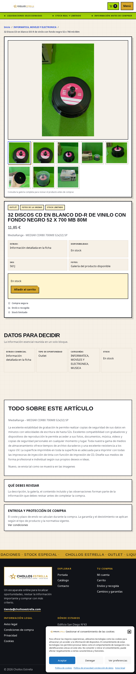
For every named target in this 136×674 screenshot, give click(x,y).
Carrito (101, 580)
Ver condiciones (18, 525)
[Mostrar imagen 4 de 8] (92, 152)
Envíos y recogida (108, 586)
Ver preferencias (118, 660)
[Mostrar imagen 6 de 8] (19, 177)
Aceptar (62, 660)
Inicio (7, 27)
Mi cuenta (103, 575)
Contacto (63, 586)
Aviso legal (120, 668)
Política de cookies (63, 668)
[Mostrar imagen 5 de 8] (116, 152)
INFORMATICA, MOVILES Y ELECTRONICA (35, 27)
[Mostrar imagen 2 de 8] (43, 152)
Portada (63, 575)
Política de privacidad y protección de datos (93, 668)
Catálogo (63, 580)
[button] (129, 631)
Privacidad (10, 635)
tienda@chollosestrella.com (22, 609)
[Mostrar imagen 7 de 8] (43, 177)
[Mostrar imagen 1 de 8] (19, 152)
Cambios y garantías (110, 591)
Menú (127, 6)
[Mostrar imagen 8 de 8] (68, 177)
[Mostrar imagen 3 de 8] (68, 152)
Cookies (9, 641)
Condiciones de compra (19, 630)
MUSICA (76, 368)
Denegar (90, 660)
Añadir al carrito (25, 289)
